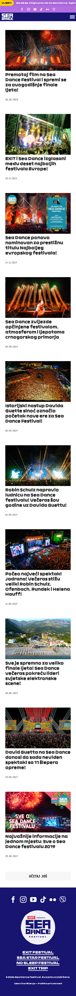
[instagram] (28, 9)
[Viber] (53, 9)
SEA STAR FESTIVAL (38, 958)
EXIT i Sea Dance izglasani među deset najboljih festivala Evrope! (35, 164)
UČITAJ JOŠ (38, 876)
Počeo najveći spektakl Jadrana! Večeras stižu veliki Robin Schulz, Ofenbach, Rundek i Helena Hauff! (37, 584)
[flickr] (47, 9)
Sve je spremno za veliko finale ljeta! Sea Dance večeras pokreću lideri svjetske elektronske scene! (34, 673)
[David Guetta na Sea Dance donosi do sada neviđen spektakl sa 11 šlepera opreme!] (38, 728)
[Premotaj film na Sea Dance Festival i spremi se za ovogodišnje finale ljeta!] (38, 50)
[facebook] (22, 9)
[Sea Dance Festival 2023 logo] (30, 15)
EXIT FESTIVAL (38, 952)
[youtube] (35, 9)
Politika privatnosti (50, 984)
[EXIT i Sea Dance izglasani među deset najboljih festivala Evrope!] (38, 134)
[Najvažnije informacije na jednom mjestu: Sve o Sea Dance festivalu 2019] (38, 812)
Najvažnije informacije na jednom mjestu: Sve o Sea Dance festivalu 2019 (36, 842)
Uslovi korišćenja (24, 984)
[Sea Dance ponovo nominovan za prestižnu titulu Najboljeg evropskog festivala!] (38, 213)
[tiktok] (41, 9)
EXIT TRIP (38, 968)
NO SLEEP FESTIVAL (38, 963)
